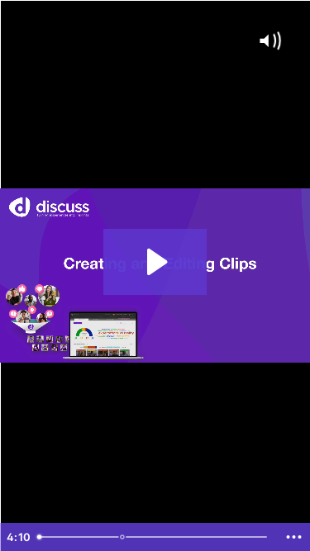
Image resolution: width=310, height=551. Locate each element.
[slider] (154, 537)
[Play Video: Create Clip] (155, 262)
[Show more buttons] (293, 537)
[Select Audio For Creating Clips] (123, 537)
